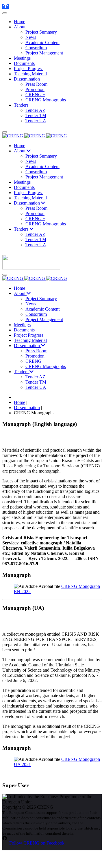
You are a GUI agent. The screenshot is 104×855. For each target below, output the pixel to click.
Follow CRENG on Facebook (36, 843)
